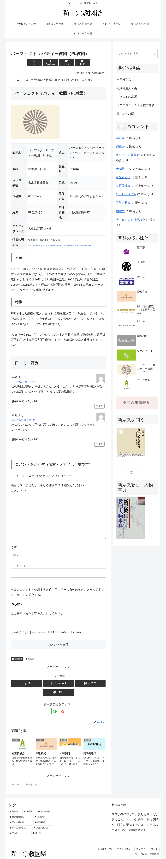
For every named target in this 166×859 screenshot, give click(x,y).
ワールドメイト (126, 194)
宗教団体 (18, 659)
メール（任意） (21, 566)
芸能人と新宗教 (40, 245)
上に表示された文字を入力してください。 (38, 613)
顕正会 (120, 138)
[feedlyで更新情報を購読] (54, 711)
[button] (154, 54)
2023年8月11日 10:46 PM (24, 381)
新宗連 (31, 659)
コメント (18, 490)
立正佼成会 (123, 185)
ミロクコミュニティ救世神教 (135, 105)
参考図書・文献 (105, 849)
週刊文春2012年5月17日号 (53, 245)
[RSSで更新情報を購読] (62, 711)
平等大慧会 (123, 202)
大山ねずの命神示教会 (130, 219)
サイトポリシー (125, 849)
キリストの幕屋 (127, 96)
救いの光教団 (125, 113)
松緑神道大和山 (127, 88)
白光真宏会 (123, 177)
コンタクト (142, 849)
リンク (154, 849)
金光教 (120, 168)
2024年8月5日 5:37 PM (23, 419)
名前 (14, 547)
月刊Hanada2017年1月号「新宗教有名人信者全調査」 (77, 245)
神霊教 (120, 211)
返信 (101, 406)
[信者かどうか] (29, 632)
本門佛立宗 (124, 79)
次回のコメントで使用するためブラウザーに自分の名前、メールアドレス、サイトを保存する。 (57, 592)
